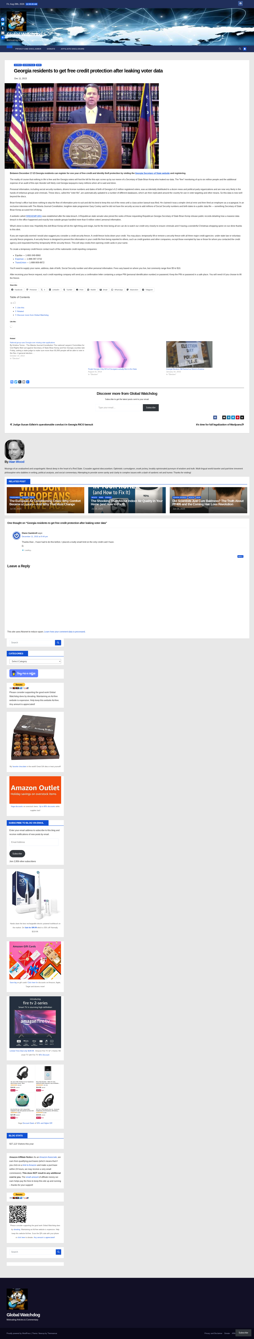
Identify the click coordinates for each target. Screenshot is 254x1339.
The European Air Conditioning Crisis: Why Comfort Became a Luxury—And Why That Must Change (45, 502)
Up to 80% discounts (47, 806)
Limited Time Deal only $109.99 (22, 1051)
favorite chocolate (19, 766)
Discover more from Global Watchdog (33, 315)
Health (94, 497)
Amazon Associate (48, 1157)
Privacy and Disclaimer (28, 49)
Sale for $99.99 (31, 928)
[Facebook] (12, 381)
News (39, 65)
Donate (51, 49)
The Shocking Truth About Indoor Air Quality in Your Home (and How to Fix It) (127, 502)
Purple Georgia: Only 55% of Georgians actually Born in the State (112, 369)
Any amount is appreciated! (44, 1237)
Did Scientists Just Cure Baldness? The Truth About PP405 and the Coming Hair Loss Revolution (208, 502)
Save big (13, 983)
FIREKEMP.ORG (34, 216)
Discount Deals (28, 1123)
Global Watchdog (24, 34)
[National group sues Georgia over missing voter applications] (49, 350)
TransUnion (20, 262)
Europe (25, 497)
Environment (15, 497)
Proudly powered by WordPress (19, 1333)
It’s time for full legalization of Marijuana (219, 424)
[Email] (24, 381)
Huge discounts (17, 806)
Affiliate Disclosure (72, 49)
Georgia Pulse (29, 65)
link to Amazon (30, 1165)
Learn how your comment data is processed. (64, 632)
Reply (240, 556)
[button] (240, 49)
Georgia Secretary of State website (152, 173)
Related (20, 311)
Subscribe (151, 407)
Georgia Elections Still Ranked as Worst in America (185, 369)
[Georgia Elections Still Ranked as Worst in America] (204, 354)
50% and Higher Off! (44, 1123)
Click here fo (32, 983)
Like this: (21, 308)
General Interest (180, 497)
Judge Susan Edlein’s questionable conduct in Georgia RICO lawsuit (52, 424)
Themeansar (52, 1333)
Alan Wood (16, 461)
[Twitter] (16, 381)
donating (17, 1229)
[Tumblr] (20, 381)
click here (22, 1237)
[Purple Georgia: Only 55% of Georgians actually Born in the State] (126, 354)
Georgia (18, 65)
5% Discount (44, 1055)
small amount (32, 1177)
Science (108, 497)
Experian (19, 259)
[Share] (28, 381)
